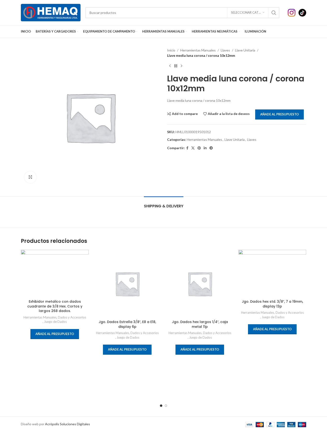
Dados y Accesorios (72, 317)
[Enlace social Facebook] (187, 148)
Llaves (225, 50)
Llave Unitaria (245, 50)
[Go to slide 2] (166, 405)
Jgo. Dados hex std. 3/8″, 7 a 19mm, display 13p (272, 304)
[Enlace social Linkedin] (205, 148)
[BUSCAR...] (273, 12)
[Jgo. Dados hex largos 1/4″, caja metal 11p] (200, 284)
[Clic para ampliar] (30, 177)
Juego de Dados (55, 322)
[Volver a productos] (176, 66)
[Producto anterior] (170, 66)
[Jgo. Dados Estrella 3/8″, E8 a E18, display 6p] (127, 284)
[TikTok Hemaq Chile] (302, 12)
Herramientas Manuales (198, 50)
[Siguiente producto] (181, 66)
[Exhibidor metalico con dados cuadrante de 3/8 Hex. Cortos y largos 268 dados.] (55, 273)
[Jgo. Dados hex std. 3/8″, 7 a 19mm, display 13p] (272, 273)
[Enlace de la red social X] (193, 148)
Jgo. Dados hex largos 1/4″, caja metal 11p (200, 324)
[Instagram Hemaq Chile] (293, 12)
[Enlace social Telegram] (211, 148)
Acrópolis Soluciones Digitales (67, 424)
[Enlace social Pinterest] (199, 148)
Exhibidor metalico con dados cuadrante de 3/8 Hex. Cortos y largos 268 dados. (54, 306)
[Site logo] (51, 12)
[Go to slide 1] (161, 405)
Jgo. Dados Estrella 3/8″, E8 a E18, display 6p (127, 324)
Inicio (171, 50)
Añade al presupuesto (279, 114)
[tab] (163, 203)
